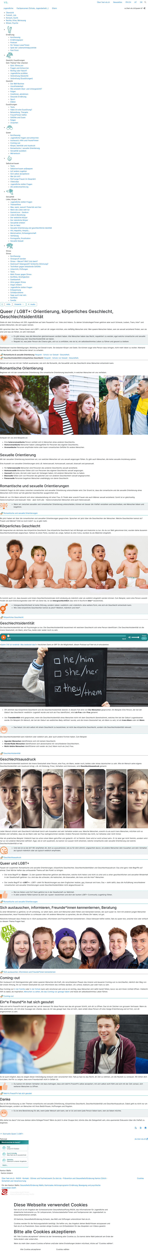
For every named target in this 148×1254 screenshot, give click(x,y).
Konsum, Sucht (12, 18)
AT (135, 2)
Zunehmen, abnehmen (19, 94)
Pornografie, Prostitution (20, 238)
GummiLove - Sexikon (19, 212)
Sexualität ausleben (18, 151)
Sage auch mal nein (18, 295)
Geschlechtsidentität (12, 753)
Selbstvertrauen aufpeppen (21, 168)
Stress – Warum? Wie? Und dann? (24, 261)
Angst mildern (16, 285)
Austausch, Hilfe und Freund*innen (24, 140)
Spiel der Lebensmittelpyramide (23, 48)
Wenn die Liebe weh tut (19, 210)
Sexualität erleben (17, 223)
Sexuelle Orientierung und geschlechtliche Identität (31, 228)
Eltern (54, 8)
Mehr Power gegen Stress (20, 274)
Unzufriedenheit (16, 86)
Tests (12, 107)
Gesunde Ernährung (18, 97)
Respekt (38, 355)
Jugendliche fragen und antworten (24, 138)
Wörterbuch (15, 153)
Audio (32, 304)
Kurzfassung (15, 37)
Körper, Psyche (12, 23)
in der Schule (35, 989)
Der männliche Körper (19, 220)
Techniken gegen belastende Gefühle (25, 266)
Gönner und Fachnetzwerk (41, 1178)
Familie (13, 300)
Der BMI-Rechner (17, 84)
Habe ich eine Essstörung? (21, 110)
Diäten (13, 102)
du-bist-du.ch (140, 1139)
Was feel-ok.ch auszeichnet (16, 1155)
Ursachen (14, 123)
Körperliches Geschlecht (13, 617)
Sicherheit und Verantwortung (14, 1181)
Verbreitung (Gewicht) (19, 76)
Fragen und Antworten (19, 68)
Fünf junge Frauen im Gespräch (23, 179)
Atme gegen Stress (18, 282)
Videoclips (14, 181)
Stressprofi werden (18, 259)
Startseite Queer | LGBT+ (12, 1134)
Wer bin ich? (15, 176)
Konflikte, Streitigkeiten (19, 277)
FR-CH (128, 2)
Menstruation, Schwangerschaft (23, 233)
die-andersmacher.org (19, 187)
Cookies (140, 1178)
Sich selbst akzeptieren (19, 174)
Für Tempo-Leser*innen (19, 45)
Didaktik (18, 304)
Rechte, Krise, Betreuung (16, 20)
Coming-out (15, 143)
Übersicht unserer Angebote (17, 1161)
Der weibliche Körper (18, 217)
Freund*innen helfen (18, 115)
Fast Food (14, 50)
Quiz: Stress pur (16, 65)
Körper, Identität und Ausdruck (22, 146)
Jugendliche (8, 8)
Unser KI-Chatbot (13, 1149)
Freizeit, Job (11, 15)
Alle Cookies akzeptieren (30, 1249)
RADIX (18, 1178)
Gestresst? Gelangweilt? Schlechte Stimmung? (29, 264)
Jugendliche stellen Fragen (21, 184)
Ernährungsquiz (16, 40)
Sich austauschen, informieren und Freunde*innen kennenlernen (29, 972)
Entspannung (15, 290)
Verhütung (14, 236)
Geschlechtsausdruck (12, 857)
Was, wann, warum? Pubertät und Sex (25, 207)
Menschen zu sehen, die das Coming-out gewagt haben (47, 992)
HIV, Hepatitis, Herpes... (19, 230)
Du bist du (57, 1178)
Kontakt (26, 1178)
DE (141, 2)
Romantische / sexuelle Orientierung (25, 148)
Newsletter (117, 2)
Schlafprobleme (16, 292)
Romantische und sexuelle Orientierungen (20, 513)
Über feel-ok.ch (103, 2)
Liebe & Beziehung (17, 215)
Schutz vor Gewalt (51, 355)
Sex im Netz (15, 225)
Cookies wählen (62, 1249)
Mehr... (5, 1165)
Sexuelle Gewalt (16, 241)
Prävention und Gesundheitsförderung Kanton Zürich (84, 1178)
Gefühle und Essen (17, 117)
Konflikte (13, 298)
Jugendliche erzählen (19, 73)
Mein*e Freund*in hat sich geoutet (18, 1093)
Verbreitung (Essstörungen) (21, 78)
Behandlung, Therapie (19, 112)
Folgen (13, 91)
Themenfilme (15, 204)
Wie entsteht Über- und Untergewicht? (26, 89)
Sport (12, 99)
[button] (135, 1128)
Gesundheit (64, 355)
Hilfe (8, 304)
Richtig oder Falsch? (18, 71)
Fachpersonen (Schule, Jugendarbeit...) (33, 8)
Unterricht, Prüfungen (19, 269)
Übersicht (10, 12)
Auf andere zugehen (18, 171)
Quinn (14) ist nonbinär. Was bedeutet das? (18, 644)
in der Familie (19, 989)
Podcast (13, 42)
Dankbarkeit (15, 279)
